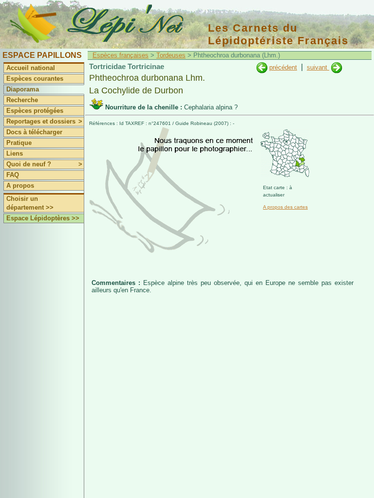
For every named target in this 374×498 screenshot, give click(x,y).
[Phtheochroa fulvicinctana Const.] (261, 67)
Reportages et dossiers (44, 121)
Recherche (22, 100)
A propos (20, 185)
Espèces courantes (34, 78)
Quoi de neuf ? (44, 164)
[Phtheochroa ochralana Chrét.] (336, 67)
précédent (283, 67)
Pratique (19, 142)
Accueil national (30, 67)
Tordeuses (171, 55)
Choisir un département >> (30, 203)
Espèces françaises (121, 55)
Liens (14, 153)
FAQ (12, 174)
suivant (318, 67)
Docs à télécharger (34, 132)
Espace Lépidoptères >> (42, 218)
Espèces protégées (34, 110)
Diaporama (22, 89)
